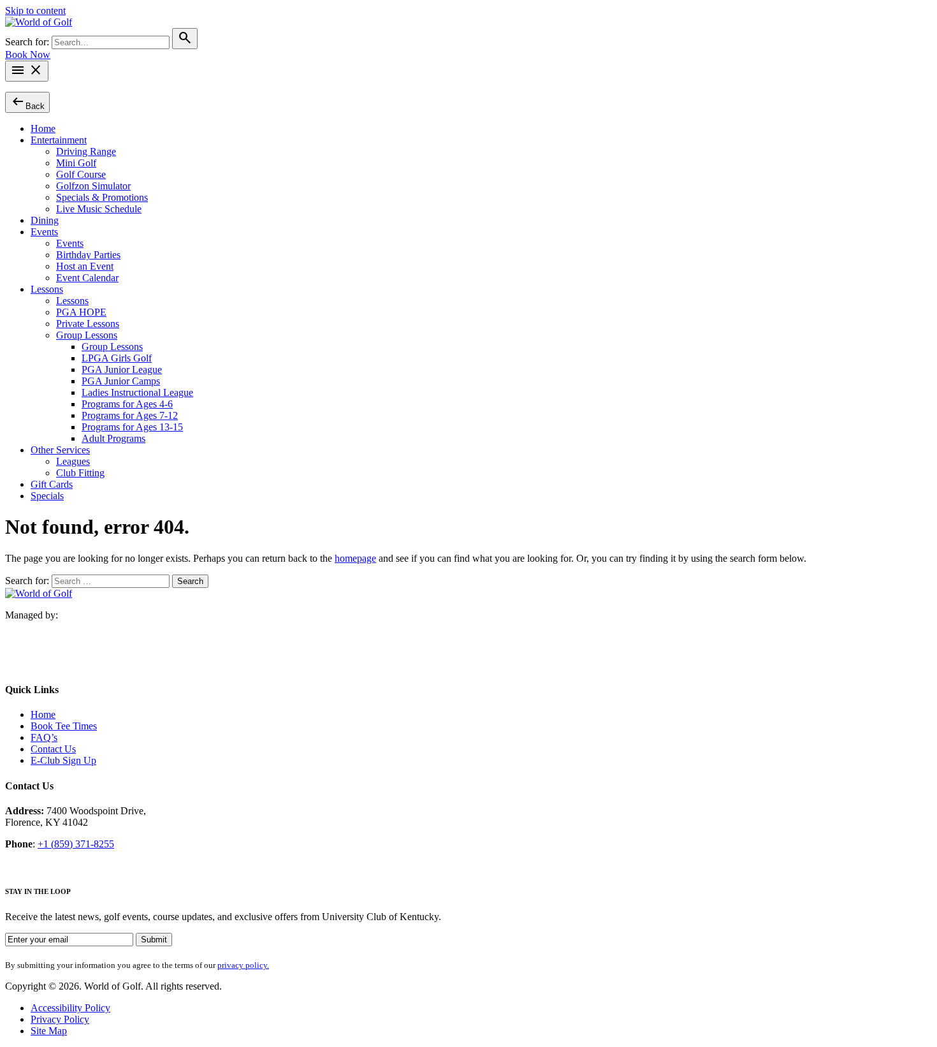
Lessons (47, 289)
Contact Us (53, 748)
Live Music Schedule (99, 208)
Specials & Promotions (102, 197)
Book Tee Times (64, 726)
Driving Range (86, 151)
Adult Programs (113, 438)
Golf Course (81, 174)
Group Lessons (86, 335)
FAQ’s (44, 737)
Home (43, 128)
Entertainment (59, 140)
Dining (45, 220)
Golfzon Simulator (93, 185)
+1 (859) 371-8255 (76, 843)
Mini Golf (76, 162)
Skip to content (35, 10)
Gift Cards (52, 484)
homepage (355, 558)
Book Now (27, 54)
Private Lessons (87, 323)
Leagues (73, 461)
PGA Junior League (122, 369)
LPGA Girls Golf (117, 358)
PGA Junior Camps (121, 381)
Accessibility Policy (70, 1007)
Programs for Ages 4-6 (127, 404)
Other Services (60, 449)
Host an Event (84, 266)
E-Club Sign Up (63, 760)
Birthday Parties (88, 254)
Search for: (28, 41)
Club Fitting (80, 472)
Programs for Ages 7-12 (130, 415)
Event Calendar (87, 277)
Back (27, 101)
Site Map (49, 1030)
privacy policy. (243, 965)
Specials (47, 495)
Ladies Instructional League (137, 392)
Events (44, 231)
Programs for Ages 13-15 (132, 426)
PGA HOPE (81, 312)
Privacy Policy (60, 1019)
